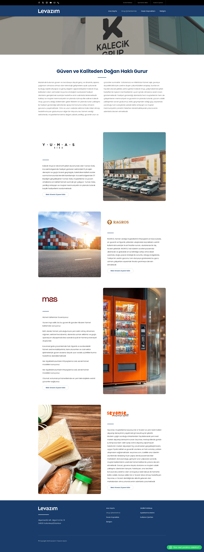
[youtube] (51, 3)
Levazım (53, 541)
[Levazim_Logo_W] (49, 10)
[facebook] (39, 3)
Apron (65, 541)
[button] (184, 547)
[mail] (54, 3)
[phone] (58, 3)
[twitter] (43, 3)
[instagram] (47, 3)
